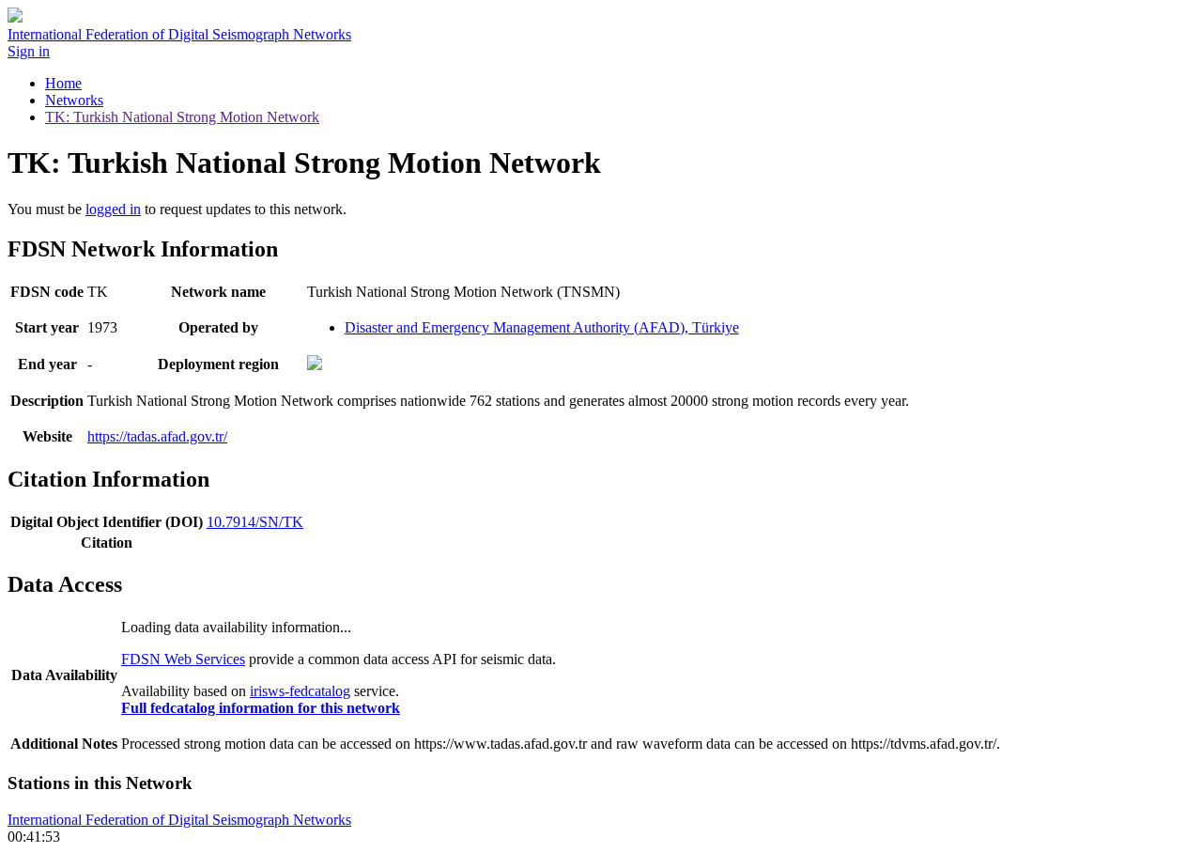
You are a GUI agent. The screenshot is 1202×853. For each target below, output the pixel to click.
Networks (74, 100)
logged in (113, 209)
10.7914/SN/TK (255, 522)
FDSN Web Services (183, 659)
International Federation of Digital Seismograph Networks (179, 820)
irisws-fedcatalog (300, 691)
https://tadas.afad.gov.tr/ (157, 436)
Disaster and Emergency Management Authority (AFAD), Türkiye (542, 327)
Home (63, 83)
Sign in (29, 51)
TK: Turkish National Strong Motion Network (182, 117)
